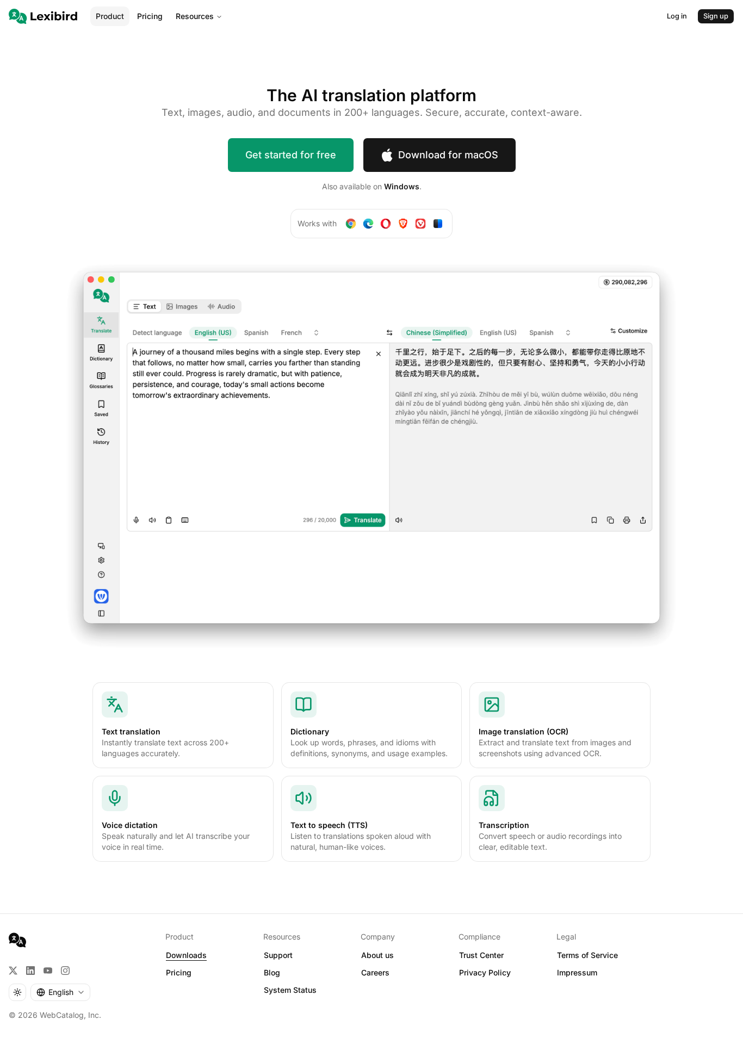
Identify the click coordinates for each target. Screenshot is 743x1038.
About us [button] (377, 955)
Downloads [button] (186, 955)
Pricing (150, 16)
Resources (195, 16)
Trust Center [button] (481, 955)
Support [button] (278, 955)
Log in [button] (677, 16)
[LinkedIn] (30, 970)
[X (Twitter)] (13, 970)
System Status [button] (290, 989)
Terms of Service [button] (587, 955)
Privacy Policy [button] (485, 972)
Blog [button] (272, 972)
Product (110, 16)
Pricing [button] (178, 972)
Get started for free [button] (290, 154)
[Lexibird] (43, 16)
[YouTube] (48, 970)
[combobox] (60, 992)
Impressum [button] (577, 972)
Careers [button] (375, 972)
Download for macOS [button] (448, 154)
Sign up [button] (715, 16)
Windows (401, 186)
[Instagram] (65, 970)
